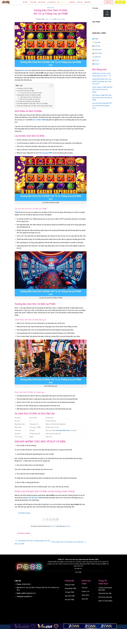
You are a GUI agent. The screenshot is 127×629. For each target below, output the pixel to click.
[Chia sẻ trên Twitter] (47, 519)
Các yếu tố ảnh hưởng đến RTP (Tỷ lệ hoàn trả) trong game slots (102, 105)
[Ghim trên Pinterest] (54, 519)
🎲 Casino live (51, 2)
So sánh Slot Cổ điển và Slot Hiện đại (28, 101)
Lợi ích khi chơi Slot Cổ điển (25, 91)
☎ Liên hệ (87, 2)
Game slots (50, 7)
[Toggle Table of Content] (50, 85)
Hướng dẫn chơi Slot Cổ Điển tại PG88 (29, 95)
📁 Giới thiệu (32, 2)
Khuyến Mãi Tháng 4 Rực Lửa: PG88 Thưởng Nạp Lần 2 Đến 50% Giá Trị (101, 81)
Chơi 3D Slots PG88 (35, 498)
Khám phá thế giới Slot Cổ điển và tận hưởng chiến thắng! (34, 106)
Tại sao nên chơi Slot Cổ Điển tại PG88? (31, 93)
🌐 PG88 (25, 2)
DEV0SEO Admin (60, 19)
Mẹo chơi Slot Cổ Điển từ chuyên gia (30, 99)
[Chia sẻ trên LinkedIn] (57, 519)
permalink (67, 526)
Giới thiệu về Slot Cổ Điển (25, 88)
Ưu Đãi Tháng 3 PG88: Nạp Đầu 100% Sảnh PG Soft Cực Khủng (102, 89)
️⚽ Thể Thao (41, 2)
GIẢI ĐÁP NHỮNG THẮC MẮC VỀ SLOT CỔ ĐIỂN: (32, 103)
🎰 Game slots (62, 2)
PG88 (59, 559)
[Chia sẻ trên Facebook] (43, 519)
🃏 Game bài (71, 2)
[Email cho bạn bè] (50, 519)
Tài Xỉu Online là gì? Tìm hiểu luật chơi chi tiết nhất (67, 542)
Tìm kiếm (95, 8)
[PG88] (10, 2)
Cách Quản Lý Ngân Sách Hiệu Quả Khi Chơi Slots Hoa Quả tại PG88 (102, 97)
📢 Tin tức (80, 2)
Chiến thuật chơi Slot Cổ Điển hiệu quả (30, 97)
